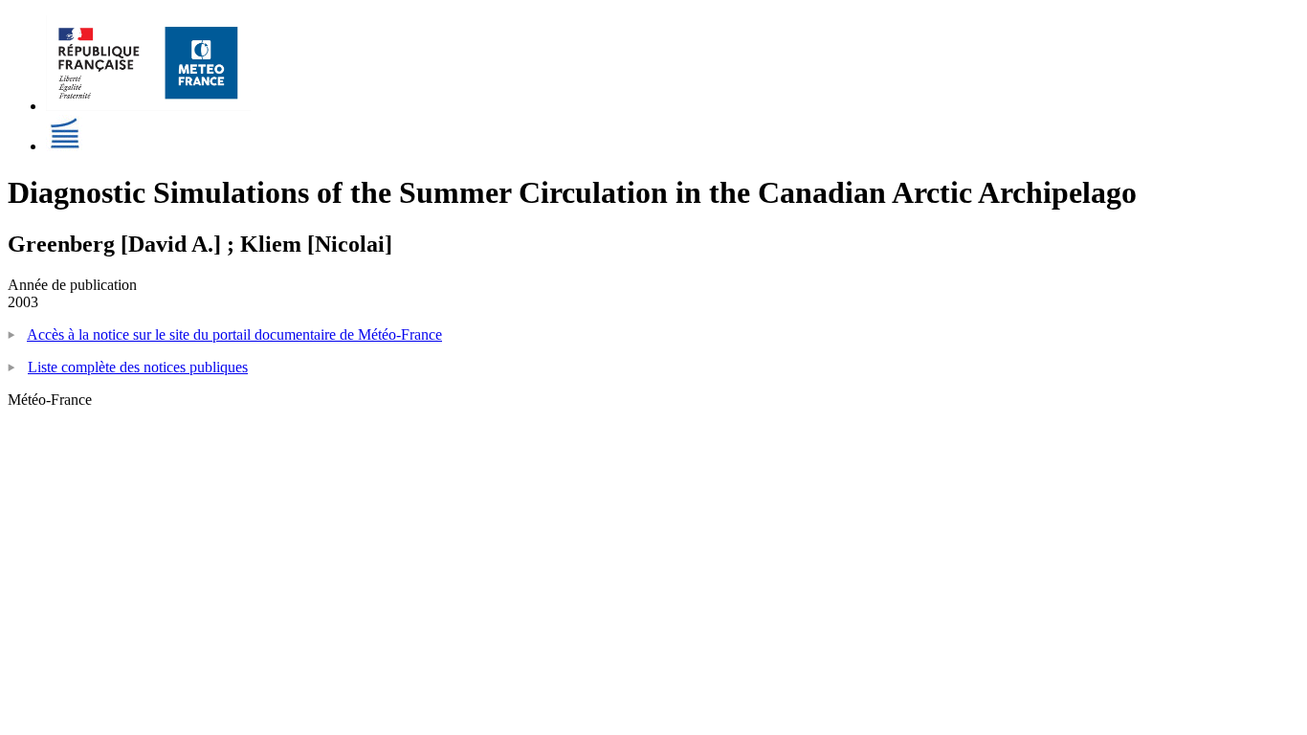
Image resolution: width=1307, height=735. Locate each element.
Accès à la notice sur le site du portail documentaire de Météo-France (234, 334)
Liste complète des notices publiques (138, 367)
